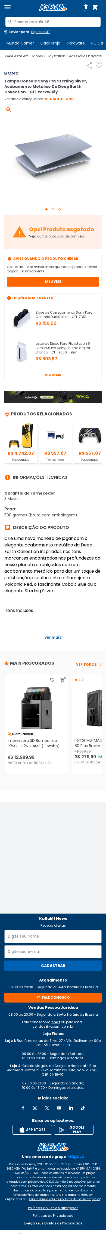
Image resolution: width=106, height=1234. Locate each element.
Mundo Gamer (20, 43)
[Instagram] (35, 1107)
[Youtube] (59, 1107)
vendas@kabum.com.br (53, 1026)
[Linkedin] (71, 1107)
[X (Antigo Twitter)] (47, 1107)
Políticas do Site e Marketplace (53, 1208)
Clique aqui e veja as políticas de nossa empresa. (64, 1199)
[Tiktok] (83, 1107)
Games (38, 56)
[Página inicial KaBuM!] (53, 7)
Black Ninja (50, 43)
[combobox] (53, 22)
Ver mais (53, 375)
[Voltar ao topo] (53, 1147)
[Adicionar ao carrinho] (63, 680)
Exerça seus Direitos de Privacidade (53, 1223)
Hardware (76, 43)
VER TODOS (86, 664)
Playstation (57, 56)
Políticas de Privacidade (53, 1216)
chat (55, 1022)
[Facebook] (23, 1107)
